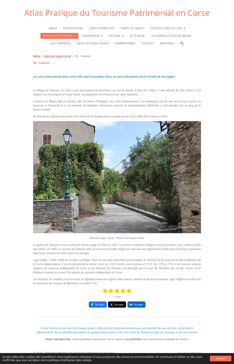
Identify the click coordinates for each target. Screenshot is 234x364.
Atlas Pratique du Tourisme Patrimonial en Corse (117, 12)
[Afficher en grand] (117, 177)
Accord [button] (221, 358)
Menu (36, 56)
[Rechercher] (182, 43)
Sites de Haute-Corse (57, 56)
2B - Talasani (83, 56)
